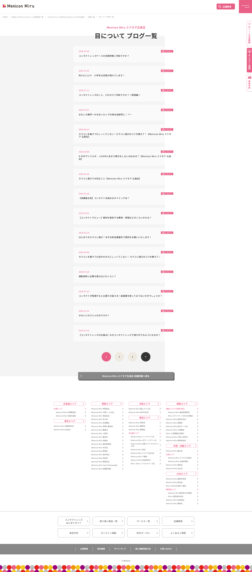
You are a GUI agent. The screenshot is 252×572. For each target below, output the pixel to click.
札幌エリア (58, 409)
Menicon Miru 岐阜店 (137, 423)
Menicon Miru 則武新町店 (141, 460)
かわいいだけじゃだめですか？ (94, 315)
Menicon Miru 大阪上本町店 (177, 437)
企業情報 (84, 548)
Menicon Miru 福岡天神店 (176, 479)
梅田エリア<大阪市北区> (175, 409)
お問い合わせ (166, 548)
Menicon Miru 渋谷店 (99, 448)
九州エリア (182, 473)
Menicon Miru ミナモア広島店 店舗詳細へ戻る (126, 376)
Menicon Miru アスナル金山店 (142, 453)
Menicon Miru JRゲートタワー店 (143, 440)
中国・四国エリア (182, 445)
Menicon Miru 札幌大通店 (66, 416)
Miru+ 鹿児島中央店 (175, 496)
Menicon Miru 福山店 (174, 451)
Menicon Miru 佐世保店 (175, 500)
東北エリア (69, 421)
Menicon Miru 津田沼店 (100, 416)
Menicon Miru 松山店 (174, 468)
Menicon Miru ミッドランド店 (142, 437)
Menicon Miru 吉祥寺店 (100, 455)
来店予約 (73, 532)
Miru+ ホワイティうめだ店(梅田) (180, 416)
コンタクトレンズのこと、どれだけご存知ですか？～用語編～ (109, 95)
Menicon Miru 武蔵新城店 (101, 469)
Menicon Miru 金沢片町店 (139, 412)
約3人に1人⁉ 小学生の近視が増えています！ (102, 75)
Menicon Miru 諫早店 (174, 503)
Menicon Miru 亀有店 (99, 437)
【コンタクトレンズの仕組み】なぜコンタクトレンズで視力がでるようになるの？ (119, 335)
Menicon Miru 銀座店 (99, 430)
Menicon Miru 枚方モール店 (177, 426)
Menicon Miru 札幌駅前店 (66, 412)
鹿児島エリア (171, 489)
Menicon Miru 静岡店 (137, 426)
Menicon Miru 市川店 (99, 419)
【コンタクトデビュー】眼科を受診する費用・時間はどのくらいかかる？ (115, 217)
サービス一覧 (143, 521)
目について (167, 51)
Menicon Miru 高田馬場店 (101, 444)
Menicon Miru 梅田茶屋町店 (179, 412)
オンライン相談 (108, 532)
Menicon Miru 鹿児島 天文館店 (180, 493)
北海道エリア (70, 403)
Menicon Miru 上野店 (99, 433)
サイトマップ (120, 548)
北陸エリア (144, 403)
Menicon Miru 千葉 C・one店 (102, 412)
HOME (5, 17)
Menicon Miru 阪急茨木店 (176, 419)
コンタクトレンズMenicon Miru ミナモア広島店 (65, 17)
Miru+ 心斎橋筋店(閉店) (175, 433)
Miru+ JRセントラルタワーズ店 (143, 464)
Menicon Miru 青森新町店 (64, 426)
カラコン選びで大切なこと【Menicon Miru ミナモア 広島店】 (110, 178)
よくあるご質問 (178, 532)
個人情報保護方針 (143, 548)
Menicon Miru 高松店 (174, 465)
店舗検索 (227, 6)
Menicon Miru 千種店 (139, 456)
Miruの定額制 (249, 35)
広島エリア (170, 454)
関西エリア (182, 403)
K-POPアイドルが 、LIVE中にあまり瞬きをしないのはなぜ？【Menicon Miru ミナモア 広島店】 (125, 157)
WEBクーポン (143, 532)
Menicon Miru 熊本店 (174, 482)
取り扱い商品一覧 (108, 521)
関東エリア (107, 403)
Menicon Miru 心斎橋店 (175, 430)
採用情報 (101, 548)
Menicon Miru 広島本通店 (178, 461)
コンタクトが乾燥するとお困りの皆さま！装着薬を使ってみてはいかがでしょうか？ (122, 295)
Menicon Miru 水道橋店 (100, 423)
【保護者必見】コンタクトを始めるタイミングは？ (104, 198)
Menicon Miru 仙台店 (62, 430)
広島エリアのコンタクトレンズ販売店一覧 (27, 17)
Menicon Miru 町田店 (99, 458)
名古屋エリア (134, 433)
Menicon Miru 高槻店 (174, 423)
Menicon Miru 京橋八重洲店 (102, 426)
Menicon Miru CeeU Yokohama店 (104, 465)
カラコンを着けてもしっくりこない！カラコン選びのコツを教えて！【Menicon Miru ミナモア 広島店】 (125, 135)
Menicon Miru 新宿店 (99, 451)
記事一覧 (91, 17)
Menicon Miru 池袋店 (99, 440)
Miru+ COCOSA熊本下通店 (176, 486)
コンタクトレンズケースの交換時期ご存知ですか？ (104, 55)
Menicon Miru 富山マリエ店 (139, 409)
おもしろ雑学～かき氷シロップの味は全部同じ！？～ (105, 114)
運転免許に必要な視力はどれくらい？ (98, 276)
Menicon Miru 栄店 (138, 450)
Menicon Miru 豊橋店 (137, 430)
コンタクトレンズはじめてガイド (74, 521)
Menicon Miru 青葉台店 (100, 462)
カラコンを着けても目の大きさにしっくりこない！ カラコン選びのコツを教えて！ (120, 256)
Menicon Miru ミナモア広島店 (179, 458)
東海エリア (144, 417)
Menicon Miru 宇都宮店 (100, 409)
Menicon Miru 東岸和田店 (176, 440)
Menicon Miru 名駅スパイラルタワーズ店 (145, 445)
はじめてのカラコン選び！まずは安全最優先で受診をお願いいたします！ (115, 237)
